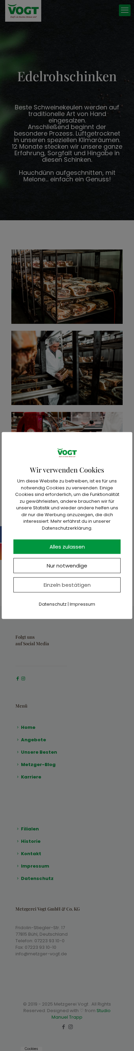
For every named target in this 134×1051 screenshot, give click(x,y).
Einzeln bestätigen (67, 584)
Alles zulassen (67, 546)
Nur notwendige (67, 565)
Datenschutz (53, 604)
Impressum (82, 604)
